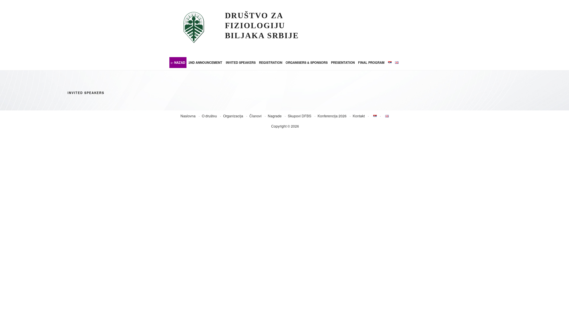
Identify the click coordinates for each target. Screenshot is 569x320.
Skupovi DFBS (299, 115)
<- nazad (177, 62)
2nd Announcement (205, 62)
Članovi (255, 115)
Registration (270, 62)
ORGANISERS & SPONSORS (307, 62)
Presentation (343, 62)
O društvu (209, 115)
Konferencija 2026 (332, 115)
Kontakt (359, 115)
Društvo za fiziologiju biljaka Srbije (262, 25)
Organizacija (233, 115)
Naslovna (188, 115)
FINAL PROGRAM (371, 62)
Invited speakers (241, 62)
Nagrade (275, 115)
